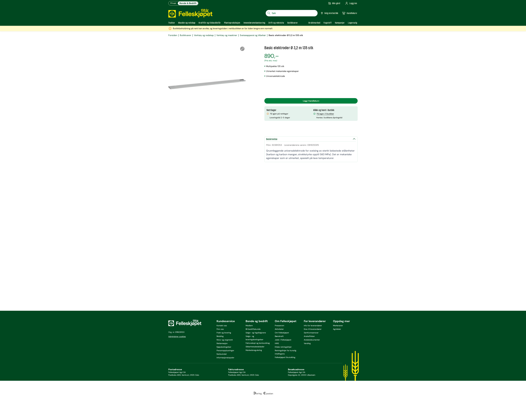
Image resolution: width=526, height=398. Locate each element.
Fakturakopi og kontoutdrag (258, 343)
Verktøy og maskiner (226, 35)
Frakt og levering (224, 332)
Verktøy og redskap (204, 35)
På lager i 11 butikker (325, 114)
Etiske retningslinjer (283, 347)
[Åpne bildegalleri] (242, 49)
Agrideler (337, 329)
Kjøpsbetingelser (224, 347)
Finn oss (220, 329)
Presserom (279, 325)
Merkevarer (338, 325)
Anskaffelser (309, 336)
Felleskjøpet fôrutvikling (285, 357)
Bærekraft (279, 336)
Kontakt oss (222, 325)
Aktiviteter (279, 329)
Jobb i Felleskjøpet (283, 340)
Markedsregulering (254, 350)
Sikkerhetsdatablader (255, 346)
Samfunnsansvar (311, 332)
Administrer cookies (177, 336)
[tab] (172, 23)
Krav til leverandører (312, 329)
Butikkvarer (185, 35)
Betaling (220, 336)
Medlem (249, 325)
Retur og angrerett (225, 340)
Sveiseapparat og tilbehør (253, 35)
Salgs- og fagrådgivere (256, 332)
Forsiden (172, 35)
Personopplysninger (225, 350)
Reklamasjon (222, 343)
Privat (173, 3)
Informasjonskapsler (225, 357)
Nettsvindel (222, 354)
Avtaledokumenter (312, 340)
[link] (314, 23)
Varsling (307, 343)
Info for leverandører (313, 325)
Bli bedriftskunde (253, 329)
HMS (277, 343)
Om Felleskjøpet (282, 332)
